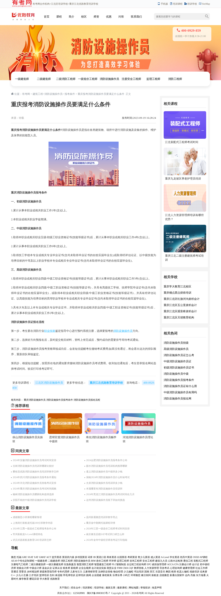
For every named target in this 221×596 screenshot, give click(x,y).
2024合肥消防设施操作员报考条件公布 (106, 460)
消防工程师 (175, 78)
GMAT (42, 557)
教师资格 (139, 568)
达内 (187, 575)
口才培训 (34, 575)
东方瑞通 (201, 575)
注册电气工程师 (19, 564)
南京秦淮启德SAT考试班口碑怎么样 (105, 534)
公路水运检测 (175, 561)
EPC (149, 564)
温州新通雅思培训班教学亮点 (102, 517)
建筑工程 (38, 94)
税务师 (66, 568)
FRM (119, 568)
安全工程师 (148, 561)
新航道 (155, 575)
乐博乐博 (117, 575)
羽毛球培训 (69, 575)
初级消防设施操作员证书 (179, 367)
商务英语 (111, 557)
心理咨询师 (176, 568)
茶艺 (152, 571)
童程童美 (107, 575)
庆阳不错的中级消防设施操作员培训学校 (34, 500)
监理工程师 (153, 78)
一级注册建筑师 (54, 564)
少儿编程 (128, 571)
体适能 (58, 575)
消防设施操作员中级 (176, 373)
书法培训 (139, 571)
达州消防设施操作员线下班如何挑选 (105, 500)
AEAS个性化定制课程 (23, 561)
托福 (19, 557)
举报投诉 (145, 587)
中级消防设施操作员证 (177, 361)
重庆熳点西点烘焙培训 (177, 292)
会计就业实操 (99, 568)
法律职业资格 (105, 571)
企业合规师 (85, 568)
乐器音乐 (160, 571)
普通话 (14, 571)
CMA (125, 568)
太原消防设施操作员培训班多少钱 (104, 483)
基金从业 (47, 568)
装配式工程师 (201, 561)
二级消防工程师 (65, 78)
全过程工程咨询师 (136, 564)
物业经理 (118, 571)
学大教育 (44, 579)
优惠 (109, 16)
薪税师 (74, 568)
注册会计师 (185, 564)
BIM (93, 561)
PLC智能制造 (119, 564)
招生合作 (76, 587)
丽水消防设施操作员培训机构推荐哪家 (106, 466)
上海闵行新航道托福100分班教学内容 (33, 523)
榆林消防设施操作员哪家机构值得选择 (33, 494)
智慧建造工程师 (102, 564)
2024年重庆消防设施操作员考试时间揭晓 (34, 488)
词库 (90, 557)
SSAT (30, 557)
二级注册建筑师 (37, 564)
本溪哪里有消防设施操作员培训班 (104, 488)
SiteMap (206, 4)
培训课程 (177, 4)
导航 (14, 548)
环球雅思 (135, 575)
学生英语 (174, 557)
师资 (96, 16)
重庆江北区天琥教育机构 (179, 317)
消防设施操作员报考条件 (59, 400)
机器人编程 (183, 571)
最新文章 (110, 587)
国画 (146, 571)
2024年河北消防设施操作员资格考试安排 (34, 483)
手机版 (164, 4)
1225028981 (79, 593)
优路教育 (55, 579)
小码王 (126, 575)
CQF (131, 568)
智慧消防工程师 (85, 564)
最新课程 (122, 587)
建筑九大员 (161, 561)
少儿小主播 (22, 575)
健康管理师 (189, 568)
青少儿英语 (144, 557)
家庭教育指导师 (48, 571)
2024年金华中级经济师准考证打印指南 (106, 540)
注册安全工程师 (131, 78)
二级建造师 (44, 78)
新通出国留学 (177, 575)
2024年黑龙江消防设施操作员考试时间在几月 (110, 494)
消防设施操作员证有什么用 (180, 386)
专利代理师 (63, 571)
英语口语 (101, 557)
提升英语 (56, 557)
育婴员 (22, 571)
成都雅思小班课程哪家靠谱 (27, 517)
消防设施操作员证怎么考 (179, 355)
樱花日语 (34, 579)
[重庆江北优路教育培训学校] (23, 13)
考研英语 (132, 557)
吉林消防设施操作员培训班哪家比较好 (33, 466)
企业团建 (96, 575)
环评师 (112, 561)
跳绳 (88, 575)
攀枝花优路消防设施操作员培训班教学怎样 (36, 471)
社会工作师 (201, 568)
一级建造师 (22, 78)
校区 (84, 16)
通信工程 (188, 561)
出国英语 (122, 557)
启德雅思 (164, 575)
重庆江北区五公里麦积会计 (180, 305)
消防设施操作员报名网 (177, 398)
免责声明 (157, 587)
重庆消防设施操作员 (35, 400)
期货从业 (111, 568)
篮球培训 (44, 575)
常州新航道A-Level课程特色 (28, 534)
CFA (176, 564)
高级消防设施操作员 (176, 348)
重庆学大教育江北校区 (177, 286)
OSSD (196, 557)
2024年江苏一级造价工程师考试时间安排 (108, 528)
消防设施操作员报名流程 (87, 400)
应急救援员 (70, 564)
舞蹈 (168, 571)
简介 (71, 16)
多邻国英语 (81, 557)
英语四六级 (68, 557)
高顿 (192, 575)
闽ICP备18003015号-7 (98, 593)
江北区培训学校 (59, 4)
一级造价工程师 (87, 78)
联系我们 (136, 16)
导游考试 (164, 568)
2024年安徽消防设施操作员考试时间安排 (34, 460)
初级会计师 (23, 568)
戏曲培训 (194, 571)
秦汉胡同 (146, 575)
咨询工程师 (136, 561)
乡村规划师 (33, 571)
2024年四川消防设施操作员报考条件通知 (34, 477)
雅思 (13, 557)
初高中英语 (186, 557)
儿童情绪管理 (90, 571)
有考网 (36, 4)
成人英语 (155, 557)
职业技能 (49, 330)
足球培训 (80, 575)
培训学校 (192, 4)
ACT (48, 557)
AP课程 (204, 557)
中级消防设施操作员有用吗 (180, 392)
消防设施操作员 (109, 78)
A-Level (165, 557)
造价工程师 (102, 561)
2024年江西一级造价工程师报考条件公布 (34, 528)
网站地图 (133, 587)
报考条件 (70, 94)
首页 (46, 16)
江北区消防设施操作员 (49, 382)
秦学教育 (24, 579)
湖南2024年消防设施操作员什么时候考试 (108, 477)
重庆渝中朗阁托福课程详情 (100, 523)
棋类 (173, 571)
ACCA (170, 564)
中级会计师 (35, 568)
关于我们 (64, 587)
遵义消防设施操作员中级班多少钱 (104, 471)
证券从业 (57, 568)
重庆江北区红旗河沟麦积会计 (182, 298)
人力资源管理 (151, 568)
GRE (24, 557)
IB (94, 557)
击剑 (52, 575)
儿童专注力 (76, 571)
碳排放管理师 (159, 564)
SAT (36, 557)
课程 (59, 16)
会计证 (195, 564)
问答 (121, 16)
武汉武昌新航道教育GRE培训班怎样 (32, 540)
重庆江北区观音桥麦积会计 (180, 311)
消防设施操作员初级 (176, 342)
